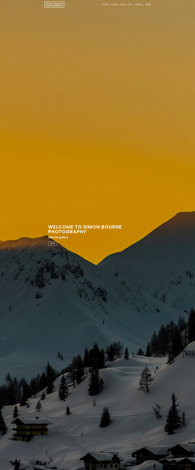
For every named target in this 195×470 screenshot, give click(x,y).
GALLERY (114, 4)
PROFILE (105, 4)
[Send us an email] (149, 4)
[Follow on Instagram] (147, 4)
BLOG (129, 4)
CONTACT (138, 4)
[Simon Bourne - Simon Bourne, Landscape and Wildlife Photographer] (54, 5)
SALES (122, 4)
